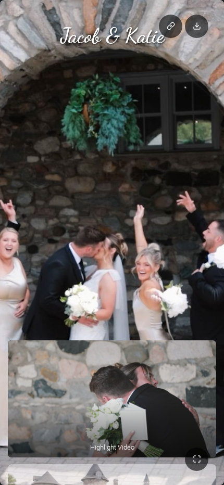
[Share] (170, 26)
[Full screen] (196, 459)
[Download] (196, 26)
